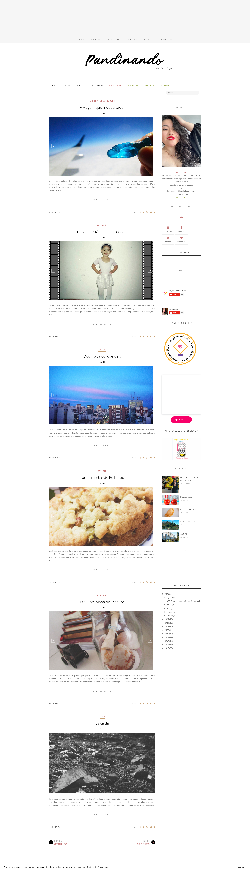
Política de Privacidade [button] (98, 867)
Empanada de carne (188, 509)
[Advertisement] (125, 18)
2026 (167, 594)
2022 (167, 630)
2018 (167, 644)
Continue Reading (102, 200)
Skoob (168, 221)
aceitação (102, 225)
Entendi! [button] (241, 867)
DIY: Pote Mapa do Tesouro (102, 601)
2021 (167, 634)
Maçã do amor (186, 497)
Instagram (168, 231)
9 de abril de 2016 (187, 521)
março (169, 612)
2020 (167, 637)
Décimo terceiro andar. (102, 356)
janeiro (170, 615)
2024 (167, 623)
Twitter (168, 242)
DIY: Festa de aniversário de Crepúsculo (190, 479)
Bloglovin (181, 242)
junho (169, 605)
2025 (167, 619)
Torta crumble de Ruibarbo (102, 477)
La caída (102, 723)
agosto (170, 597)
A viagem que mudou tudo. (102, 107)
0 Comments (55, 212)
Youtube (181, 221)
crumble (102, 471)
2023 (167, 626)
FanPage (181, 231)
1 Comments (55, 582)
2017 (167, 648)
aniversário (102, 595)
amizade (102, 350)
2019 (167, 641)
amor (102, 717)
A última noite (186, 534)
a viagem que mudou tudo (102, 101)
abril (168, 608)
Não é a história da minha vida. (102, 231)
